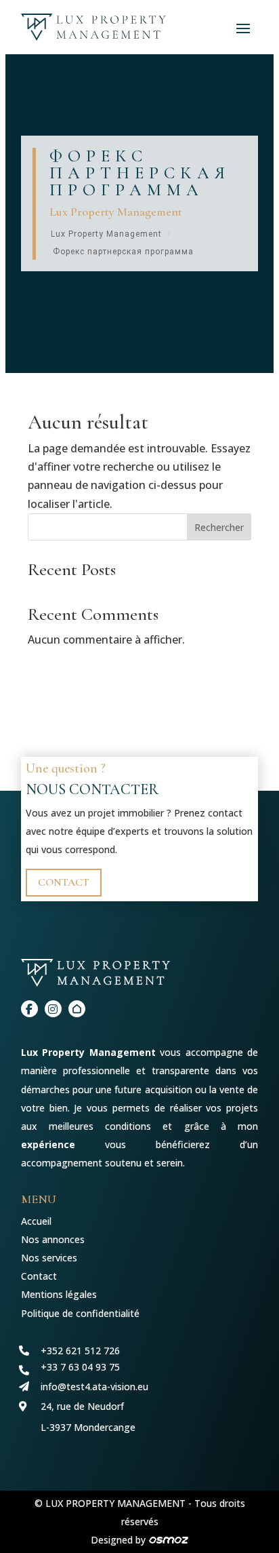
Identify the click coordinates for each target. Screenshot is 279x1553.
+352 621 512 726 (80, 1350)
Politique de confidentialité (80, 1313)
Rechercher (219, 527)
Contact (63, 882)
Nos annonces (53, 1239)
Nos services (49, 1257)
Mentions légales (59, 1294)
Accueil (36, 1221)
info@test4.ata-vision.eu (94, 1386)
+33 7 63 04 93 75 (80, 1366)
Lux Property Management (106, 234)
